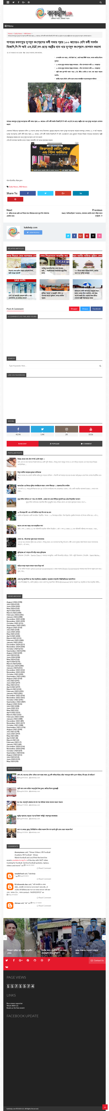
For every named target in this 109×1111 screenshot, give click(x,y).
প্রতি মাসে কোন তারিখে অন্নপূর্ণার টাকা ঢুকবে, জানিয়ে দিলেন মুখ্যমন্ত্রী (37, 788)
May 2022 (11, 710)
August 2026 (12, 602)
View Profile (34, 232)
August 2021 (12, 729)
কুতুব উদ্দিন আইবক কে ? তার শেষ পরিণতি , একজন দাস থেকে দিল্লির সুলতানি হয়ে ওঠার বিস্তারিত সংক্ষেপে (49, 499)
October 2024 (12, 649)
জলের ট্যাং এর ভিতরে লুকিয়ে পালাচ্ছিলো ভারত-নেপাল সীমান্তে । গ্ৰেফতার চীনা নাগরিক (44, 485)
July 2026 (11, 604)
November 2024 (13, 647)
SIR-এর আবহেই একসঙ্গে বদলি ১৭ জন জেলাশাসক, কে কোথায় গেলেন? (20, 296)
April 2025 (11, 636)
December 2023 (13, 670)
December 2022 (13, 695)
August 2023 (12, 678)
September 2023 (14, 676)
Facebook (97, 309)
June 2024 (11, 657)
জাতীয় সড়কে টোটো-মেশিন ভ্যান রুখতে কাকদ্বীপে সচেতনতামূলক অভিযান (76, 79)
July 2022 (11, 706)
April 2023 (11, 687)
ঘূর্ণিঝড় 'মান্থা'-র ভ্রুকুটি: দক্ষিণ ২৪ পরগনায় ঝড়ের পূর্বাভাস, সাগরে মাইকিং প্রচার (53, 295)
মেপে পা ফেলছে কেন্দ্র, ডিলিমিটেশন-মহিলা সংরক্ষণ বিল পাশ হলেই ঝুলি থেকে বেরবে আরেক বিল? (45, 829)
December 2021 (13, 721)
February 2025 (13, 640)
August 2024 (12, 653)
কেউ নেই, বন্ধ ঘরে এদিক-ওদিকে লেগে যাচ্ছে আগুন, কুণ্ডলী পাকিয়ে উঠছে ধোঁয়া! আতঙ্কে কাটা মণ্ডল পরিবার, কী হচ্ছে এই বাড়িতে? (56, 775)
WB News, (38, 52)
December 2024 (13, 644)
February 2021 (13, 742)
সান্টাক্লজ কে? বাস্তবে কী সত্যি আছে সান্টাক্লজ (32, 552)
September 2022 (14, 702)
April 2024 (11, 661)
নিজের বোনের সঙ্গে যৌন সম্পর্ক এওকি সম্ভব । (31, 459)
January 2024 (12, 668)
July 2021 (11, 732)
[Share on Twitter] (45, 193)
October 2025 (12, 623)
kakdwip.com (11, 1109)
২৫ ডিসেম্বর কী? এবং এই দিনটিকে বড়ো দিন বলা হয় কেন (34, 512)
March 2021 (12, 740)
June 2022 (11, 708)
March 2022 (12, 715)
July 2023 (11, 681)
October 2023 (12, 674)
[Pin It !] (15, 199)
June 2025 (11, 632)
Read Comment (45, 868)
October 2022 (12, 700)
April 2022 (11, 712)
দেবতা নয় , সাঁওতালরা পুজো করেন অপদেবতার (31, 539)
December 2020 (13, 746)
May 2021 (11, 736)
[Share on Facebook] (28, 193)
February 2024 (13, 666)
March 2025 (12, 638)
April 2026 (11, 611)
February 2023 (13, 691)
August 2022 (12, 704)
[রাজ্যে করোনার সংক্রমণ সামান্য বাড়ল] (54, 937)
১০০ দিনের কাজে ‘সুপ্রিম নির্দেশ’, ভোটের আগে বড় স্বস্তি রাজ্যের (86, 271)
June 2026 (11, 606)
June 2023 (11, 683)
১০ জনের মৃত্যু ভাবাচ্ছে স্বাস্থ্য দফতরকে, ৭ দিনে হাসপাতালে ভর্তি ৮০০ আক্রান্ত (78, 64)
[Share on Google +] (63, 193)
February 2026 (13, 615)
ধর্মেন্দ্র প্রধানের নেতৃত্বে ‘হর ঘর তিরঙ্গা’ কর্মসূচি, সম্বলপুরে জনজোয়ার (37, 816)
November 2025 (13, 621)
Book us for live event (16, 1008)
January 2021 (12, 744)
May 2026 (11, 608)
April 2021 (11, 738)
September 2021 (14, 727)
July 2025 (11, 630)
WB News (27, 34)
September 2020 (14, 753)
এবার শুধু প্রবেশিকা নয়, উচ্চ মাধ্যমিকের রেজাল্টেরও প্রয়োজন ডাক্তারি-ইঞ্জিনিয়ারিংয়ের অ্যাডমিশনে (46, 579)
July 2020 (11, 757)
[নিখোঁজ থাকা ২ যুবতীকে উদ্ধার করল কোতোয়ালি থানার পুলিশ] (20, 937)
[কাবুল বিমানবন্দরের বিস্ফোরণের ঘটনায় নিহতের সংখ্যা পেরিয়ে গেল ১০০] (89, 937)
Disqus (85, 309)
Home (10, 34)
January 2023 (12, 693)
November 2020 (13, 749)
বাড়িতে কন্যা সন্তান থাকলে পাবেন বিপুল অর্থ (31, 566)
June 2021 (11, 734)
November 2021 (13, 723)
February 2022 (13, 717)
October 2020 (12, 751)
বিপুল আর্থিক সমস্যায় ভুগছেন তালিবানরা (29, 472)
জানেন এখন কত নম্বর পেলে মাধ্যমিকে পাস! (30, 525)
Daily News (18, 34)
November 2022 (13, 698)
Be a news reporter (15, 1003)
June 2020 (11, 759)
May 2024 (11, 659)
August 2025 (12, 627)
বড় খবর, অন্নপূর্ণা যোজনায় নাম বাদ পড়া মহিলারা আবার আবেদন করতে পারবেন (40, 802)
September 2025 (14, 625)
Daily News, (30, 52)
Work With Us (12, 1005)
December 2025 (13, 619)
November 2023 (13, 672)
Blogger (74, 309)
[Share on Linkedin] (81, 193)
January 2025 (12, 642)
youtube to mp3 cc (19, 860)
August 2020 (12, 755)
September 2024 (14, 651)
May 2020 (11, 761)
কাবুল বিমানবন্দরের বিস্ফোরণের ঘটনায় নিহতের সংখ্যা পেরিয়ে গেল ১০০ (87, 950)
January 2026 (12, 617)
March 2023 (12, 689)
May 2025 (11, 634)
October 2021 (12, 725)
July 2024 (11, 655)
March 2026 (12, 613)
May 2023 (11, 685)
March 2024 (12, 664)
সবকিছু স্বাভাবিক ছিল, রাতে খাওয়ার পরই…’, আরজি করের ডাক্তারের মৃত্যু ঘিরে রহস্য (54, 270)
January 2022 (12, 719)
